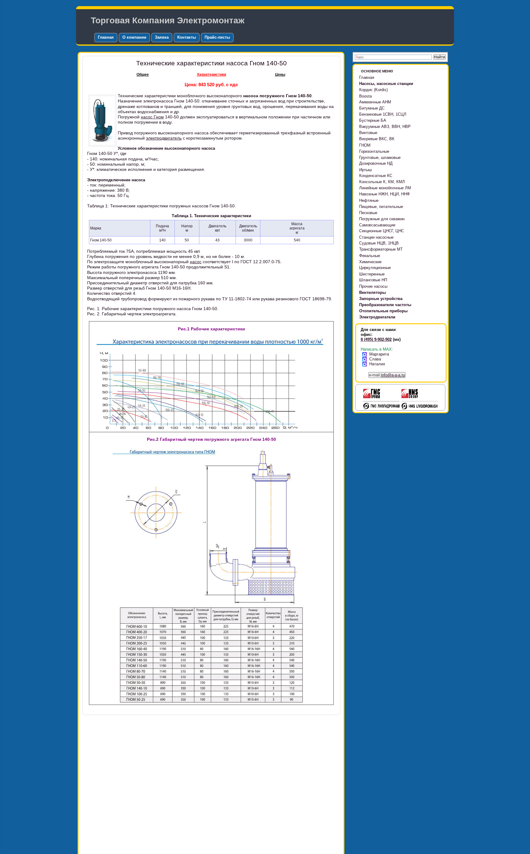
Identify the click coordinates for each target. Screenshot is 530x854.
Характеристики (211, 74)
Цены (280, 74)
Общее (142, 74)
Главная (106, 37)
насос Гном (152, 116)
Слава (375, 359)
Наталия (377, 364)
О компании (134, 37)
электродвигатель (164, 138)
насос (196, 261)
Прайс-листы (217, 37)
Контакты (186, 37)
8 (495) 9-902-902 (376, 339)
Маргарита (379, 354)
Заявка (162, 37)
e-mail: (387, 375)
